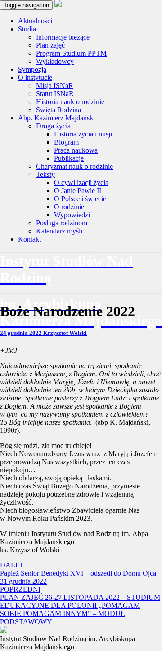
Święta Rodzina (58, 110)
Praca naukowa (76, 150)
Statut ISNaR (55, 93)
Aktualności (35, 21)
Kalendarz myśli (59, 231)
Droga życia (53, 126)
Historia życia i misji (83, 134)
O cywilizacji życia (81, 182)
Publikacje (69, 158)
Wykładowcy (55, 61)
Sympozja (32, 69)
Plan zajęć (50, 45)
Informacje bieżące (63, 37)
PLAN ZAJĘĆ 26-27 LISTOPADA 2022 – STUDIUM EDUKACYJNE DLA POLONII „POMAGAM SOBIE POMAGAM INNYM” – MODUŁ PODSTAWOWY (80, 605)
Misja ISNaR (54, 85)
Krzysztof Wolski (65, 333)
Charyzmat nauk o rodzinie (74, 166)
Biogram (66, 142)
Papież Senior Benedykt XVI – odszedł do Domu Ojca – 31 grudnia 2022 (81, 573)
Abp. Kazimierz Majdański (56, 118)
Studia (27, 29)
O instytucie (35, 77)
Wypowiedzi (72, 215)
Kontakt (29, 239)
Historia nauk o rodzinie (70, 102)
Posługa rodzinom (61, 223)
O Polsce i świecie (80, 198)
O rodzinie (69, 207)
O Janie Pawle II (77, 190)
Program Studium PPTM (71, 53)
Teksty (45, 174)
